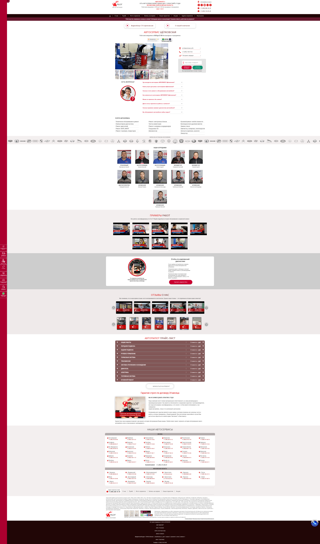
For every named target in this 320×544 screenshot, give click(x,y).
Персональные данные (196, 518)
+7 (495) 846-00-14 (186, 457)
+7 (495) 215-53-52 (131, 453)
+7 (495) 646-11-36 (186, 448)
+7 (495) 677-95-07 (149, 448)
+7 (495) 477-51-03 (204, 457)
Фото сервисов (141, 491)
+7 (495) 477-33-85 (168, 444)
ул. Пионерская (168, 478)
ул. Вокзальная (168, 474)
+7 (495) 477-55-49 (168, 483)
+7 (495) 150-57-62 (204, 448)
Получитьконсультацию (197, 67)
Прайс (131, 491)
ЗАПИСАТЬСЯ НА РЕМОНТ (161, 386)
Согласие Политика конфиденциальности (207, 518)
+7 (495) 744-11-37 (131, 457)
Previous (118, 56)
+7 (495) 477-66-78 (204, 439)
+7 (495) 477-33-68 (149, 444)
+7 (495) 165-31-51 (113, 483)
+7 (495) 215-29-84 (113, 478)
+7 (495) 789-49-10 (113, 448)
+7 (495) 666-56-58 (186, 478)
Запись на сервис (154, 491)
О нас (124, 491)
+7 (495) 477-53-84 (186, 453)
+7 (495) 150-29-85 (113, 439)
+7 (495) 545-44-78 (113, 462)
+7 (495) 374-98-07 (161, 465)
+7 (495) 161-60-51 (168, 462)
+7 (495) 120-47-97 (131, 478)
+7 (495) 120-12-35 (113, 457)
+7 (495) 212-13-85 (149, 474)
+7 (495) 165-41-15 (204, 474)
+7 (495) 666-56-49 (186, 474)
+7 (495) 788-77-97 (168, 448)
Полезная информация (188, 518)
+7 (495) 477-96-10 (168, 453)
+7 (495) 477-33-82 (149, 439)
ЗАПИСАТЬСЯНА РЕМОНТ (187, 67)
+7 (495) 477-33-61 (131, 448)
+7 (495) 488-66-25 (113, 474)
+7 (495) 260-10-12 (168, 439)
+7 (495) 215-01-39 (186, 439)
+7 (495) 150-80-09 (149, 483)
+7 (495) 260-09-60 (149, 457)
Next (165, 56)
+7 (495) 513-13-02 (204, 444)
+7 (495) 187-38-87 (131, 483)
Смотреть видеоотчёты (180, 282)
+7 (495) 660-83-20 (186, 462)
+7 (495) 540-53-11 (204, 462)
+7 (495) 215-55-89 (131, 474)
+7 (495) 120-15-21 (131, 439)
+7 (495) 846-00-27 (113, 444)
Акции (178, 491)
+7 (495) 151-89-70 (186, 444)
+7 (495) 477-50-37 (131, 444)
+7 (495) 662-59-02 (168, 457)
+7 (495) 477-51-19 (149, 462)
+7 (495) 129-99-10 (113, 453)
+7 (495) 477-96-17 (149, 453)
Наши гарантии (168, 491)
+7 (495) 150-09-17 (131, 462)
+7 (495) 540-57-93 (204, 453)
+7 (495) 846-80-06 (149, 478)
